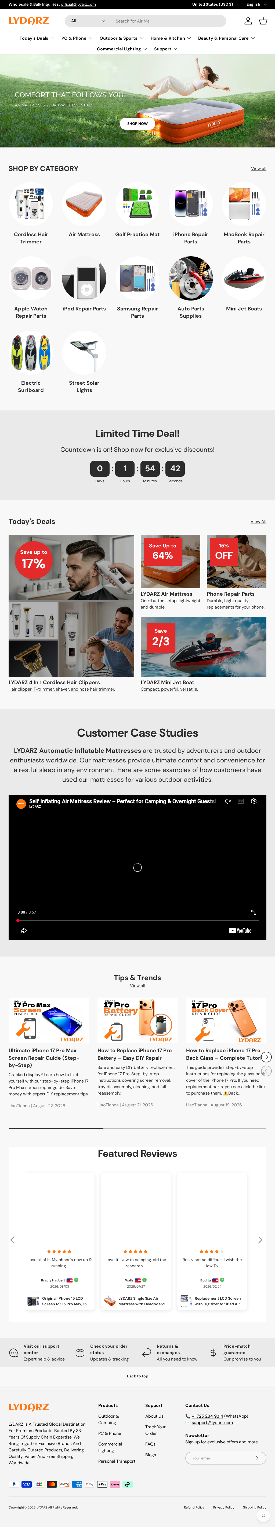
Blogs (150, 1455)
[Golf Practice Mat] (137, 204)
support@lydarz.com (212, 1422)
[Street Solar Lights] (84, 353)
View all (258, 168)
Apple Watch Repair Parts (31, 312)
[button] (263, 21)
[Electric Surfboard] (31, 353)
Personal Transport (116, 1461)
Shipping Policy (254, 1507)
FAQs (150, 1444)
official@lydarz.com (78, 4)
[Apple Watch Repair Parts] (31, 278)
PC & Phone (109, 1433)
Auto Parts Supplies (191, 312)
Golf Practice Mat (137, 234)
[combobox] (146, 21)
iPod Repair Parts (84, 308)
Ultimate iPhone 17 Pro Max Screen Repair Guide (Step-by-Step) (44, 1058)
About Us (154, 1416)
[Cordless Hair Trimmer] (31, 204)
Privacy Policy (223, 1507)
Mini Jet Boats (244, 308)
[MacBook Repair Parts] (244, 204)
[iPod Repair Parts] (84, 278)
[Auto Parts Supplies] (191, 278)
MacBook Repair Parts (244, 238)
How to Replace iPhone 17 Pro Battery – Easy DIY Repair (134, 1054)
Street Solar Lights (84, 387)
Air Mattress (84, 234)
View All (258, 521)
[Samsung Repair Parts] (137, 278)
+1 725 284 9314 (207, 1416)
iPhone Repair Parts (190, 238)
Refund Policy (194, 1507)
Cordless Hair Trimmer (31, 238)
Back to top (137, 1376)
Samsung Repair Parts (137, 312)
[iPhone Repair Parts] (191, 204)
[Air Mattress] (84, 204)
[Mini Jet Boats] (244, 278)
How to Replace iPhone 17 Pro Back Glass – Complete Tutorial (226, 1054)
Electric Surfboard (31, 387)
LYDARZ (42, 1507)
